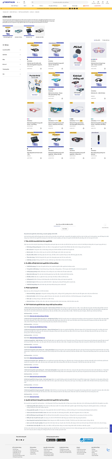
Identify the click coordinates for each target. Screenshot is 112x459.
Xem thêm (64, 228)
